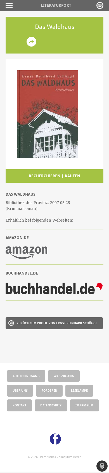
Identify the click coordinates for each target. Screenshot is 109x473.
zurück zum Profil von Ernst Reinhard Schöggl (57, 323)
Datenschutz (50, 405)
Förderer (49, 390)
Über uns (20, 390)
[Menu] (10, 5)
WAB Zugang (64, 376)
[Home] (99, 5)
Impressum (84, 405)
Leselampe (79, 390)
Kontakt (19, 405)
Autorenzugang (26, 376)
